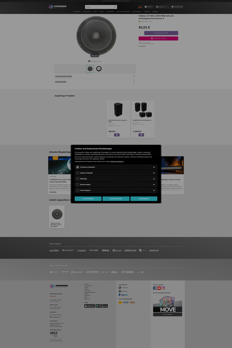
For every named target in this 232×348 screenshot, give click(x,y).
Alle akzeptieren (144, 199)
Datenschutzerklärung (117, 161)
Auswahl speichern (116, 199)
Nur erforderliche (88, 199)
